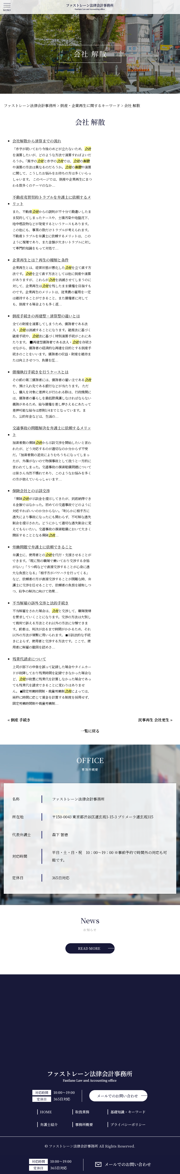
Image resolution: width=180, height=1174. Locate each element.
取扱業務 (82, 1111)
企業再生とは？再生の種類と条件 (40, 260)
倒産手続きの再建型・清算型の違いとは (46, 316)
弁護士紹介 (49, 1124)
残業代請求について (29, 659)
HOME (46, 1111)
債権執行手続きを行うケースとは (40, 372)
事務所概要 (84, 1124)
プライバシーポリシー (128, 1124)
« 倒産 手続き (19, 720)
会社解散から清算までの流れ (36, 141)
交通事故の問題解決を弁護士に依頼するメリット (51, 431)
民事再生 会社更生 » (155, 720)
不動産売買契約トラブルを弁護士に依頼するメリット (51, 200)
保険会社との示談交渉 (31, 490)
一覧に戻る (90, 731)
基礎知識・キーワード (128, 1111)
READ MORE (89, 948)
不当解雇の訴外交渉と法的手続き (40, 603)
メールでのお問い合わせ (128, 1164)
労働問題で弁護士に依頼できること (42, 547)
